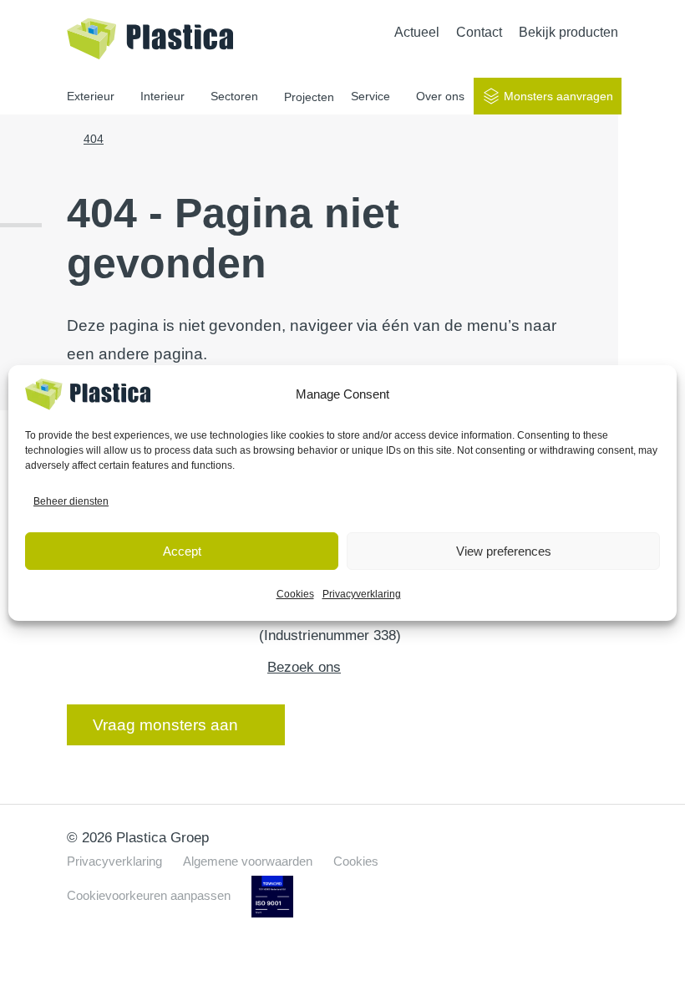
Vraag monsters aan (165, 725)
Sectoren (234, 96)
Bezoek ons (304, 667)
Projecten (309, 97)
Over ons (440, 96)
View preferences (503, 551)
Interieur (162, 96)
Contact (479, 32)
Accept (182, 551)
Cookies (295, 594)
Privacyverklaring (361, 594)
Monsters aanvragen (558, 96)
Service (370, 96)
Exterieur (90, 96)
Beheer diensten (71, 501)
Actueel (416, 32)
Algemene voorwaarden (247, 861)
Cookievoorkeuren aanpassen (149, 895)
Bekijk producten (568, 32)
